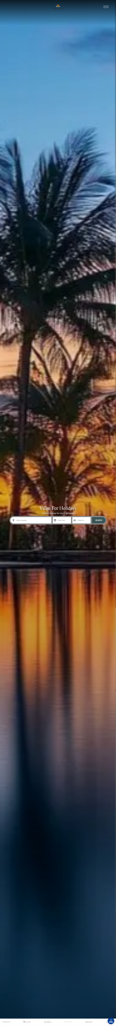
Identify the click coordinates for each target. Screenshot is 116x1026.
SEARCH (98, 520)
